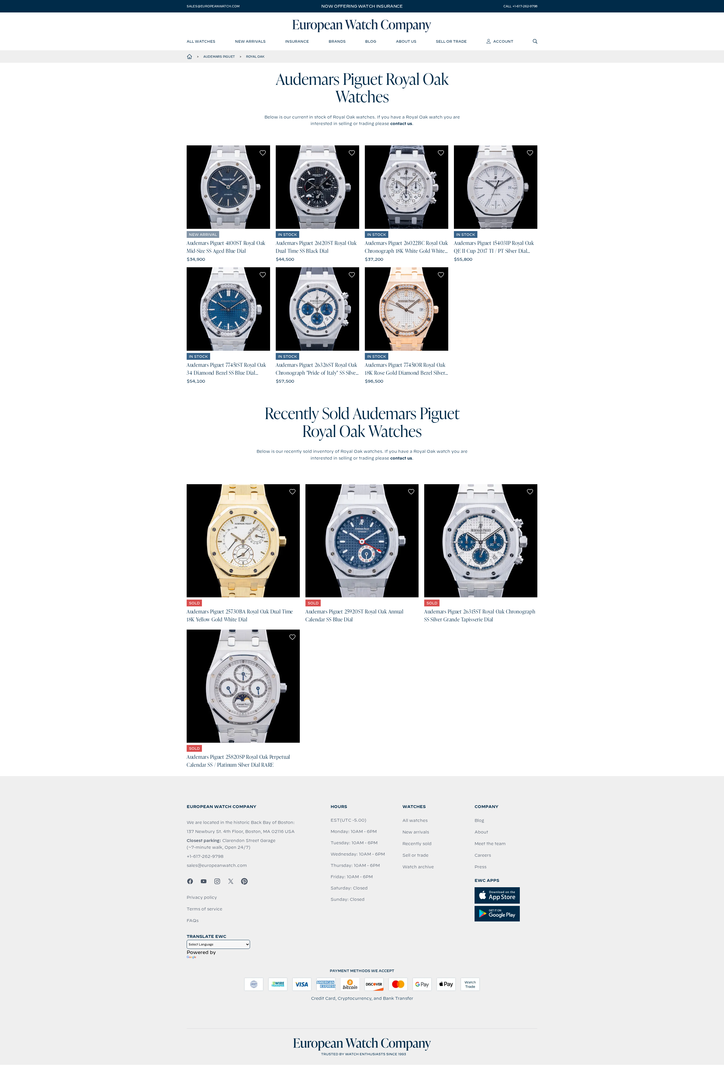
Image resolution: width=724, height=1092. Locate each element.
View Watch (228, 186)
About (481, 832)
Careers (483, 855)
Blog (479, 820)
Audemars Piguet (219, 56)
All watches (415, 820)
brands (337, 41)
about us (406, 41)
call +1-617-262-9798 (520, 6)
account (503, 41)
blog (370, 41)
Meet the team (490, 843)
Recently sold (417, 843)
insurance (297, 41)
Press (480, 867)
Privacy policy (202, 897)
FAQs (193, 920)
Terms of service (204, 909)
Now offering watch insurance (361, 6)
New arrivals (415, 832)
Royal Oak (255, 56)
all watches (201, 41)
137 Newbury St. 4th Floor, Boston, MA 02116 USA (241, 831)
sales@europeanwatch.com (213, 6)
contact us (401, 123)
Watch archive (418, 867)
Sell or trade (415, 855)
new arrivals (250, 41)
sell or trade (451, 41)
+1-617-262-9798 (205, 856)
